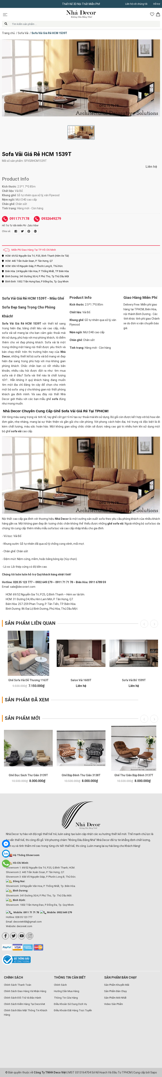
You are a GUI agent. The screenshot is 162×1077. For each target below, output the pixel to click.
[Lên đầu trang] (153, 1048)
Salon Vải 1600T (81, 680)
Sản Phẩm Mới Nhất (115, 997)
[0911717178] (6, 863)
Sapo (153, 1072)
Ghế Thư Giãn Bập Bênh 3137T (133, 775)
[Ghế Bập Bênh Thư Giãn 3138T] (81, 748)
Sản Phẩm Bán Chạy (115, 991)
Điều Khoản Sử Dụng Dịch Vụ (70, 1004)
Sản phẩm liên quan (30, 623)
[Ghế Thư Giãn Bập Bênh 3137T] (133, 748)
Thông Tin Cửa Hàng (66, 997)
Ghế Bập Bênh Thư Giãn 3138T (81, 775)
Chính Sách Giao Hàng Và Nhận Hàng (25, 991)
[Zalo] (6, 854)
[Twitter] (13, 935)
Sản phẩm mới (22, 718)
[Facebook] (5, 935)
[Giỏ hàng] (158, 14)
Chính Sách (60, 984)
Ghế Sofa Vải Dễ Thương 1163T (28, 680)
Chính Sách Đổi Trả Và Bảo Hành (22, 997)
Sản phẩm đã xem (27, 700)
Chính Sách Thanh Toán (17, 984)
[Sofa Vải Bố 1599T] (133, 653)
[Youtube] (21, 935)
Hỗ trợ (156, 4)
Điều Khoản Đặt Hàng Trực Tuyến (73, 1010)
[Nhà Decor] (81, 815)
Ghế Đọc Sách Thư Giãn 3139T (28, 775)
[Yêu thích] (152, 14)
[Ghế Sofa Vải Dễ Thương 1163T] (28, 653)
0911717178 (19, 218)
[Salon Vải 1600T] (81, 653)
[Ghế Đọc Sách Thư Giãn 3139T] (28, 748)
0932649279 (51, 218)
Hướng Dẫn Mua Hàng (66, 991)
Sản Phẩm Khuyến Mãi (116, 984)
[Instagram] (29, 935)
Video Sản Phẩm (113, 1004)
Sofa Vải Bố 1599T (134, 680)
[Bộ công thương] (17, 959)
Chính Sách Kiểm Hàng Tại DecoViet (24, 1004)
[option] (81, 77)
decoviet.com (24, 926)
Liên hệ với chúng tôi (136, 4)
